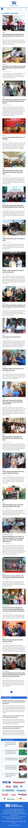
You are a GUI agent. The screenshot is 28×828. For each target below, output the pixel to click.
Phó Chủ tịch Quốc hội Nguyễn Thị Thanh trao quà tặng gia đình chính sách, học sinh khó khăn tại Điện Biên (13, 609)
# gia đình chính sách (10, 13)
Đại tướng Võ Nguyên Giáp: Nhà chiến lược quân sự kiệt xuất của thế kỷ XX (11, 752)
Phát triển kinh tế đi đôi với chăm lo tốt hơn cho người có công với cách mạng (13, 306)
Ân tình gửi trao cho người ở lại (11, 337)
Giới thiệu (17, 825)
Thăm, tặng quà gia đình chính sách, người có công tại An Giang (13, 472)
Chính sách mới (7, 697)
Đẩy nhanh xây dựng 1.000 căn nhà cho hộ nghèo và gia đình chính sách (13, 576)
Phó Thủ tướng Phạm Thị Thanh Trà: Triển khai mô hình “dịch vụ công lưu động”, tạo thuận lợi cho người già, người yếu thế (13, 539)
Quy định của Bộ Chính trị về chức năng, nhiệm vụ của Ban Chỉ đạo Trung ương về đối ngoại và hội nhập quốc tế (14, 702)
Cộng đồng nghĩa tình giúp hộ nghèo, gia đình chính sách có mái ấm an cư (13, 35)
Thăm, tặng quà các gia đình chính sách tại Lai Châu (12, 640)
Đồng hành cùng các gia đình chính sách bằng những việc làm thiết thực (13, 206)
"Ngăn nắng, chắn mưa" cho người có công (13, 239)
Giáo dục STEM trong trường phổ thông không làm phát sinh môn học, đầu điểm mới (13, 727)
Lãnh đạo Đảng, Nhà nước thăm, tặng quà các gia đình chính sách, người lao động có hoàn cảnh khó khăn (13, 674)
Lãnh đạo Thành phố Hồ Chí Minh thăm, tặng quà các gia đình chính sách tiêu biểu (12, 401)
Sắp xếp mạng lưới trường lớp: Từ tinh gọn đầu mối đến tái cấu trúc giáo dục (11, 767)
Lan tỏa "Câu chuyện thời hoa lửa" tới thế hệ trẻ (13, 138)
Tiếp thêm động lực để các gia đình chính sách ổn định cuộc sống (12, 505)
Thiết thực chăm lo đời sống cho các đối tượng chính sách (13, 369)
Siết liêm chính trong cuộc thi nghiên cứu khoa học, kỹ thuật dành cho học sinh (13, 716)
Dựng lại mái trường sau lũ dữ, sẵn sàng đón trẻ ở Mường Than (11, 775)
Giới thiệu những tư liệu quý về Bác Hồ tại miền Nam (10, 744)
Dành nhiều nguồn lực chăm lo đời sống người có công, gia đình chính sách (12, 172)
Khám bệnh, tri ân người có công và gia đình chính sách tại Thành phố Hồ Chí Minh (14, 67)
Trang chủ (11, 825)
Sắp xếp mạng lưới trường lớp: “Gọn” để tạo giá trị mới (11, 758)
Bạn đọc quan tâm (8, 740)
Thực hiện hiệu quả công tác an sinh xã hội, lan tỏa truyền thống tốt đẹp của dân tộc (14, 101)
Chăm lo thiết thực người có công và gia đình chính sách (13, 271)
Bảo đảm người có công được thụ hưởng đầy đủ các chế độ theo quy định (12, 438)
